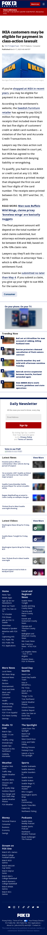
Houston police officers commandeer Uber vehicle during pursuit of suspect (15, 464)
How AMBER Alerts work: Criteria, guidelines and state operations (30, 385)
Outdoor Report (28, 710)
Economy (6, 830)
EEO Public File (8, 642)
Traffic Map (6, 771)
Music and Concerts (6, 693)
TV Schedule (7, 614)
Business (5, 827)
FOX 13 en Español (9, 712)
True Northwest (28, 699)
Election (5, 683)
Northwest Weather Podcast (29, 832)
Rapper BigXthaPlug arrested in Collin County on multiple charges (15, 496)
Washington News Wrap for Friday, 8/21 (16, 526)
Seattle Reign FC (28, 783)
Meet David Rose (29, 739)
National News (8, 677)
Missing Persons (28, 747)
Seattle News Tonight (27, 601)
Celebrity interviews (6, 755)
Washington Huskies (26, 787)
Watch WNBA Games (7, 887)
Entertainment (8, 686)
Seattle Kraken (27, 780)
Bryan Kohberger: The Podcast (29, 838)
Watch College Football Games (8, 856)
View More (38, 457)
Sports (25, 762)
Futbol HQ (26, 808)
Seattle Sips (6, 746)
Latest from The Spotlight (28, 729)
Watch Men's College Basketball (9, 877)
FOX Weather (7, 804)
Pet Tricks (26, 688)
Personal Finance (9, 821)
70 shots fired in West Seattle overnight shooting (13, 507)
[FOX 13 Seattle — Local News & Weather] (9, 4)
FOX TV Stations (26, 46)
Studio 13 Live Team (7, 735)
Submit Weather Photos (28, 703)
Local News (7, 671)
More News (8, 667)
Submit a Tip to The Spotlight (28, 754)
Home (5, 591)
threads (28, 907)
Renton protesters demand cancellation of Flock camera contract (29, 352)
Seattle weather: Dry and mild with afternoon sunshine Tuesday (30, 363)
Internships (6, 625)
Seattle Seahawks (29, 766)
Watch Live (35, 4)
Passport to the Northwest (8, 750)
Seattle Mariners (28, 769)
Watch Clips (6, 731)
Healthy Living (7, 703)
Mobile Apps (7, 597)
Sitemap (5, 718)
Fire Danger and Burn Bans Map (8, 795)
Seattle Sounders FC (28, 773)
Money (6, 817)
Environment (7, 706)
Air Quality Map (8, 788)
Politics (5, 680)
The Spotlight (29, 724)
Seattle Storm (27, 777)
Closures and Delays (7, 784)
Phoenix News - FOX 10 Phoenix (28, 660)
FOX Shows (6, 617)
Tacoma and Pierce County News (27, 613)
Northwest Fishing (29, 811)
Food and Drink (8, 689)
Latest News (9, 457)
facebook (19, 907)
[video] (38, 527)
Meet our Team (8, 606)
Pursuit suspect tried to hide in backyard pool (14, 570)
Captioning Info (8, 636)
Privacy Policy (26, 437)
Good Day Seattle (27, 669)
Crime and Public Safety (28, 743)
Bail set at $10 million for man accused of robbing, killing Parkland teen (30, 341)
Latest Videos (10, 520)
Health (4, 700)
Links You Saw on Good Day (29, 714)
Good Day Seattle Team (29, 678)
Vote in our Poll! (13, 449)
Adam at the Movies (27, 692)
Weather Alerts (8, 780)
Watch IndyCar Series (8, 872)
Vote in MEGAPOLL (26, 683)
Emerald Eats (7, 743)
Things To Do (27, 696)
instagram (14, 907)
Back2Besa (26, 718)
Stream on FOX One (8, 847)
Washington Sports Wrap (29, 796)
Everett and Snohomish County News (29, 620)
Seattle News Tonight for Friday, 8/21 (15, 537)
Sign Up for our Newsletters (8, 601)
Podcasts (27, 817)
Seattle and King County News (28, 607)
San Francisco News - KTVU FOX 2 (29, 646)
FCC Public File (8, 639)
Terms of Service (25, 439)
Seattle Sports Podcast (27, 827)
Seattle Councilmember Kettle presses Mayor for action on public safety (15, 486)
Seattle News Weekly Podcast (28, 822)
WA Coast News (28, 641)
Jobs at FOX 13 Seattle (8, 621)
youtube (9, 907)
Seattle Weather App (8, 775)
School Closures (28, 707)
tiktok (24, 907)
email (38, 907)
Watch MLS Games (6, 893)
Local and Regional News (27, 594)
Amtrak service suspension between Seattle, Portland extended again (29, 374)
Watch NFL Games (9, 852)
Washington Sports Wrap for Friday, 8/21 (16, 548)
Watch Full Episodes (26, 735)
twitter (33, 907)
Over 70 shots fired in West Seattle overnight (15, 559)
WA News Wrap (8, 674)
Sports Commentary (27, 801)
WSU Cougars (27, 792)
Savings (5, 833)
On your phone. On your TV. (18, 306)
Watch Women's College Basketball (9, 882)
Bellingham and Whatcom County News (29, 635)
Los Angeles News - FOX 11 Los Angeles (29, 653)
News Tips (6, 594)
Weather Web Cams (7, 767)
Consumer (36, 46)
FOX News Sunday (9, 715)
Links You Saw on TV (9, 610)
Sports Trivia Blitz (29, 805)
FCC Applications (9, 645)
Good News (7, 709)
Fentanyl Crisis (27, 750)
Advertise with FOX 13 (9, 632)
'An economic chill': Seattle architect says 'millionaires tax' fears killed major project (16, 475)
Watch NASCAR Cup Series (8, 866)
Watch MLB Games (7, 861)
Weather (7, 762)
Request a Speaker (9, 628)
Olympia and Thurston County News (28, 628)
